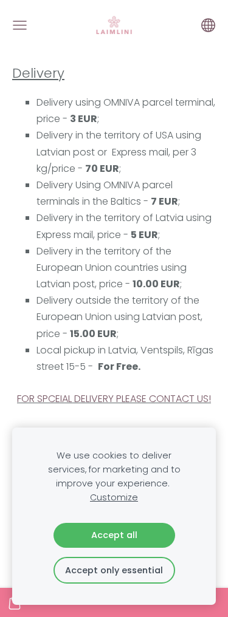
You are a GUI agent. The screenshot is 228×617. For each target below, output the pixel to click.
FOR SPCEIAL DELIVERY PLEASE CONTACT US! (114, 399)
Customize (114, 497)
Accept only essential (114, 570)
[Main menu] (19, 25)
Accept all (114, 535)
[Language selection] (208, 25)
